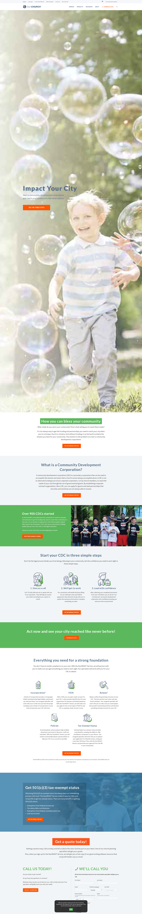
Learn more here (76, 906)
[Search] (117, 7)
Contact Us (57, 1)
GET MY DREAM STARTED (72, 446)
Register (24, 1)
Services (71, 7)
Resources (89, 7)
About (97, 7)
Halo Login (30, 1)
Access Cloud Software (39, 1)
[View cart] (103, 2)
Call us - (31, 890)
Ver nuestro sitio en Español (111, 1)
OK (71, 909)
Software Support (49, 1)
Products (80, 7)
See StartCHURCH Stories (32, 536)
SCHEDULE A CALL (108, 7)
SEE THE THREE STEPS (36, 207)
